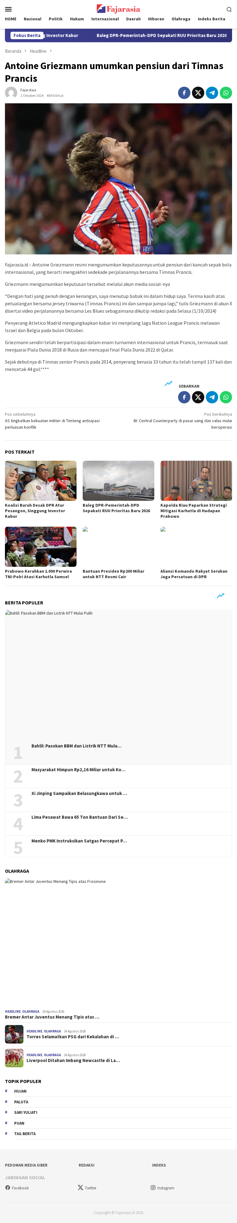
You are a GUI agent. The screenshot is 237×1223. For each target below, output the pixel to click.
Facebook (20, 1188)
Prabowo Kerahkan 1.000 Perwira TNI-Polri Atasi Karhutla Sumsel (38, 573)
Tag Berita (24, 1133)
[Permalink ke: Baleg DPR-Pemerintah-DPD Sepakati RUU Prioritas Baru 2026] (118, 481)
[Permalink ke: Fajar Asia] (11, 92)
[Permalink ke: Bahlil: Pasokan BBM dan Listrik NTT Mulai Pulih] (118, 674)
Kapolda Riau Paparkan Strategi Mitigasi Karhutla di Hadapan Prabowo (193, 510)
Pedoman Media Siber (26, 1165)
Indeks (159, 1165)
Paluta (21, 1102)
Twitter (90, 1188)
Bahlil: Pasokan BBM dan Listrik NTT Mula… (76, 746)
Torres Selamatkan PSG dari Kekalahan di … (73, 1037)
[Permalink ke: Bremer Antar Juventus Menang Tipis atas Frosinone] (118, 942)
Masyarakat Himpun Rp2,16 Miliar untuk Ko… (78, 769)
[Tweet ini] (198, 93)
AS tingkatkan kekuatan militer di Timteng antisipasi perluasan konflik (52, 420)
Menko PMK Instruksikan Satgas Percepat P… (79, 841)
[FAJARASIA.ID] (118, 8)
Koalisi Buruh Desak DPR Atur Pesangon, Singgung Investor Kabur (35, 510)
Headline (13, 1011)
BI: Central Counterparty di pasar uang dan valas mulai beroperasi (183, 420)
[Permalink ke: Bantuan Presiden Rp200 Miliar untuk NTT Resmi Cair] (118, 547)
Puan (19, 1123)
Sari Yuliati (25, 1112)
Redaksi (86, 1165)
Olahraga (30, 1011)
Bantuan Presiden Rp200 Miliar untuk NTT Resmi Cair (113, 573)
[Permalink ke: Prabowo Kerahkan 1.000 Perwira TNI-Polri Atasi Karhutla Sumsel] (41, 547)
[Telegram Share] (212, 93)
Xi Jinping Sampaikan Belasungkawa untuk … (79, 793)
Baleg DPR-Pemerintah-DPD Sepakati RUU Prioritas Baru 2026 (138, 35)
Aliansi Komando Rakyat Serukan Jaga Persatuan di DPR (193, 573)
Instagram (165, 1188)
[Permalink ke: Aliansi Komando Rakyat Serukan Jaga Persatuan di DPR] (196, 547)
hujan (20, 1091)
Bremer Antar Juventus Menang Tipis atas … (52, 1017)
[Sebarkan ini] (184, 93)
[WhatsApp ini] (226, 93)
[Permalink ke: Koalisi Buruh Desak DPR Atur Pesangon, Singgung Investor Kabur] (41, 481)
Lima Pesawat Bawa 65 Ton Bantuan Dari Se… (79, 817)
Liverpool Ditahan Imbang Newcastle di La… (73, 1060)
